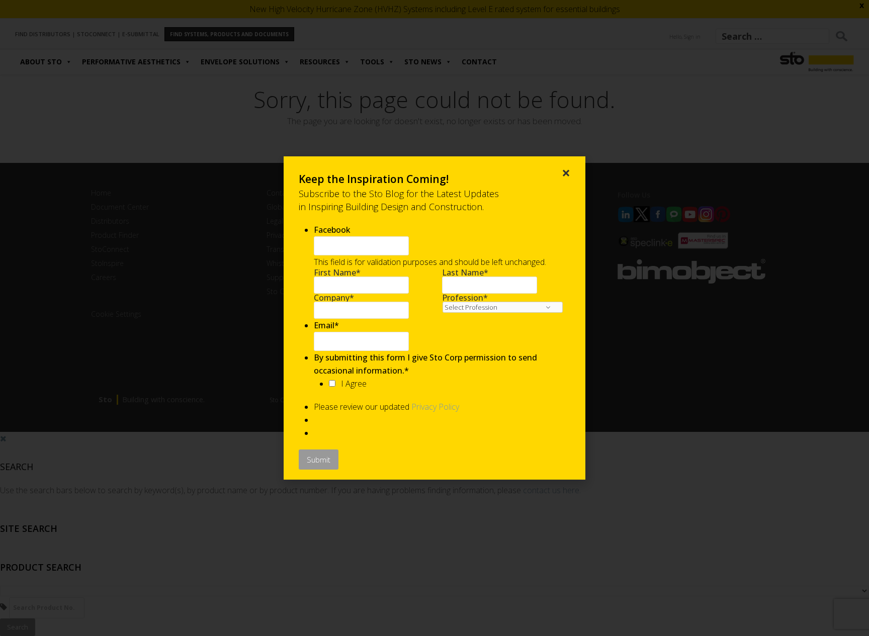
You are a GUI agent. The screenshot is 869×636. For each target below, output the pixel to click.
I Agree (354, 383)
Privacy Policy (435, 406)
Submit (318, 460)
